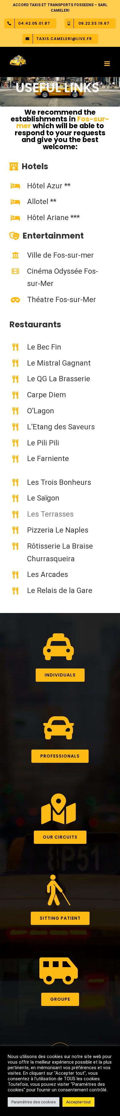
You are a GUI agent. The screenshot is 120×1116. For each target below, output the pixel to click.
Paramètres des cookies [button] (33, 1102)
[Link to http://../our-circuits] (58, 809)
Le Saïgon (43, 498)
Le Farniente (48, 458)
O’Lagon (40, 411)
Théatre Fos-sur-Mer (61, 299)
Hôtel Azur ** (48, 186)
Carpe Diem (46, 394)
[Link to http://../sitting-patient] (58, 890)
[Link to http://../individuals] (58, 647)
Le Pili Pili (43, 443)
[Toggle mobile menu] (107, 63)
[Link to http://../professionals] (58, 728)
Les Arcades (47, 574)
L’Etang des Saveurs (61, 427)
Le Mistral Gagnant (59, 363)
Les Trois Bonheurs (59, 482)
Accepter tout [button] (78, 1102)
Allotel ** (41, 201)
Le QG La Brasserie (58, 378)
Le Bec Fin (44, 347)
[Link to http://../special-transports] (58, 971)
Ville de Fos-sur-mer (60, 255)
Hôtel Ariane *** (53, 217)
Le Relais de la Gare (59, 590)
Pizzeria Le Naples (57, 530)
